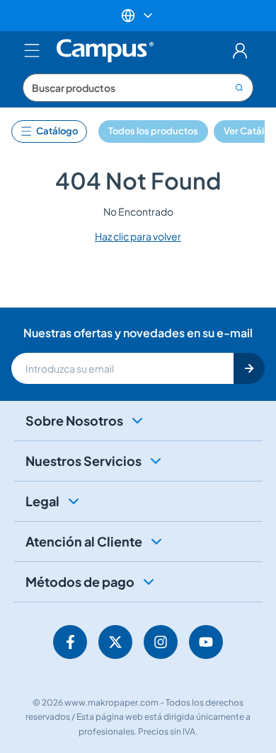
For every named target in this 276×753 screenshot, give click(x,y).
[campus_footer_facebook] (70, 642)
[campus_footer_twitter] (115, 642)
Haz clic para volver (138, 236)
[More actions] (138, 15)
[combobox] (138, 88)
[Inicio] (105, 51)
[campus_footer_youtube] (206, 642)
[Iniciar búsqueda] (240, 88)
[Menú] (32, 51)
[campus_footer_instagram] (161, 642)
